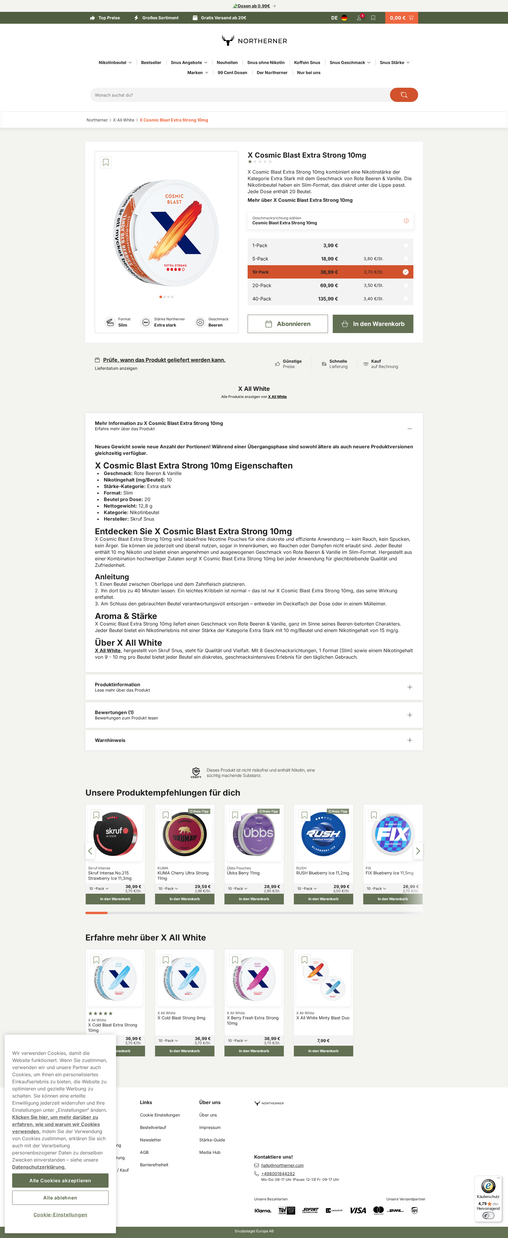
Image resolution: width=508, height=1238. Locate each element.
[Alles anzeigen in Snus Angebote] (205, 62)
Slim (122, 324)
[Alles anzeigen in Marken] (206, 72)
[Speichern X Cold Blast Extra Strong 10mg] (96, 960)
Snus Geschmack (347, 62)
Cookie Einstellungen (160, 1114)
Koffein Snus (307, 62)
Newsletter (150, 1139)
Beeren (215, 324)
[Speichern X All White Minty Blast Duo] (304, 960)
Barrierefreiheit (154, 1164)
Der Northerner (272, 72)
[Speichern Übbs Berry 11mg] (235, 815)
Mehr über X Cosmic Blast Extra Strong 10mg (300, 200)
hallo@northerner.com (282, 1165)
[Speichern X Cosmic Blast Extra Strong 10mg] (106, 162)
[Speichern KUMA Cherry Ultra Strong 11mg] (166, 815)
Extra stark (165, 324)
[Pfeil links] (90, 851)
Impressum (210, 1127)
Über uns (210, 1102)
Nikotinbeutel (112, 62)
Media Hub (210, 1152)
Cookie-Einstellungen (60, 1215)
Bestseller (151, 62)
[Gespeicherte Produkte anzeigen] (373, 18)
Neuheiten (227, 62)
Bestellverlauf (153, 1127)
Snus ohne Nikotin (266, 62)
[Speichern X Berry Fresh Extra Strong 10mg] (235, 960)
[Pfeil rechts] (418, 851)
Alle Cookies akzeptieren (60, 1180)
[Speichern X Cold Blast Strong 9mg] (166, 960)
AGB (145, 1152)
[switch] (488, 1215)
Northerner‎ (97, 119)
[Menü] (498, 1179)
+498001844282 (278, 1173)
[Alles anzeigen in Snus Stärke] (408, 62)
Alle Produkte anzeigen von (254, 396)
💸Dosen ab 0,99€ (251, 5)
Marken (195, 72)
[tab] (161, 297)
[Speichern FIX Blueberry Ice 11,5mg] (374, 815)
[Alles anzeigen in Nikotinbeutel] (130, 62)
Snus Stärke (392, 62)
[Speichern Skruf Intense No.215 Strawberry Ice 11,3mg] (96, 815)
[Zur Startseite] (254, 40)
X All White (108, 650)
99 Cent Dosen (232, 72)
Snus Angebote (186, 62)
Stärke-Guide (212, 1139)
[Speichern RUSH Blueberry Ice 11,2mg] (304, 815)
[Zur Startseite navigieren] (341, 1100)
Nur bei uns (309, 72)
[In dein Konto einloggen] (359, 18)
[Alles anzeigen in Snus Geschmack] (368, 62)
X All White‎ (123, 119)
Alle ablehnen (60, 1198)
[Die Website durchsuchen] (404, 95)
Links (146, 1102)
